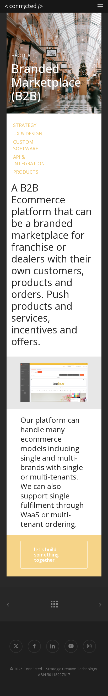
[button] (100, 6)
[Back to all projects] (54, 602)
